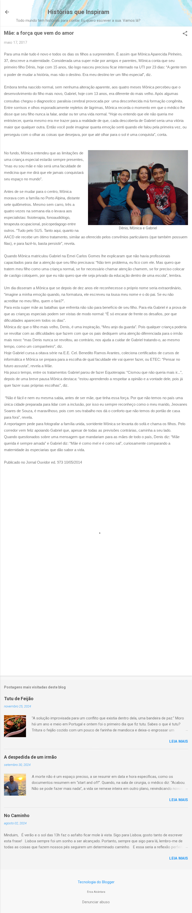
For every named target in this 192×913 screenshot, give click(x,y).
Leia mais (178, 741)
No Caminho (17, 815)
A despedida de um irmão (30, 757)
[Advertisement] (96, 633)
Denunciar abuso (96, 902)
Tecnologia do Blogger (96, 882)
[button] (185, 33)
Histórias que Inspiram (78, 11)
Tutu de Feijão (19, 698)
